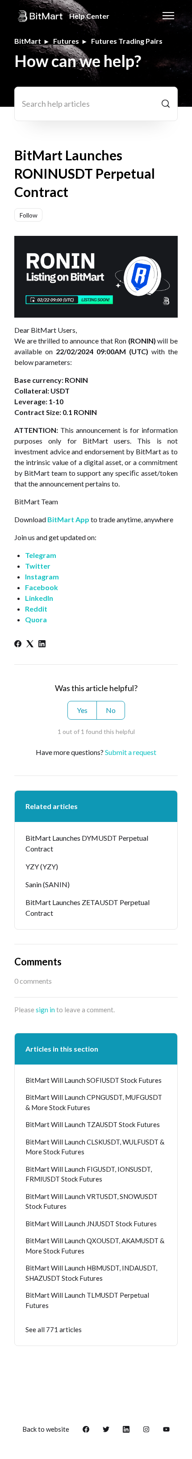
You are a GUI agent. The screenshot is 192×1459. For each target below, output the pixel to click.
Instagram (42, 576)
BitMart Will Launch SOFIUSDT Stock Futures (93, 1080)
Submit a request (130, 752)
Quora (36, 619)
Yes (82, 710)
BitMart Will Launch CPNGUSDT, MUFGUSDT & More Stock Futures (93, 1102)
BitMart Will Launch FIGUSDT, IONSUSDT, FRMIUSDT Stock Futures (88, 1174)
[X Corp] (29, 644)
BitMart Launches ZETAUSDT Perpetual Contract (87, 907)
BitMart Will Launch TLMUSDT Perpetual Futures (87, 1300)
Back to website (45, 1429)
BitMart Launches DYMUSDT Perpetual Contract (86, 843)
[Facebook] (17, 644)
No (111, 710)
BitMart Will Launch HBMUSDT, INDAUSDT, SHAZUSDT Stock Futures (91, 1273)
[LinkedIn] (42, 644)
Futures (66, 41)
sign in (45, 1010)
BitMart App (68, 519)
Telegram (40, 555)
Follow (29, 215)
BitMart (27, 41)
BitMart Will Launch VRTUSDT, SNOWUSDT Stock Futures (91, 1201)
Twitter (37, 566)
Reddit (36, 608)
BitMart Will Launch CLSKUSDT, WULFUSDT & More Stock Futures (94, 1147)
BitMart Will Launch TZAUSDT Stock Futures (92, 1124)
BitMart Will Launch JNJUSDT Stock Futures (91, 1224)
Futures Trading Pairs (127, 41)
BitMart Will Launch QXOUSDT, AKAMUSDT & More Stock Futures (94, 1246)
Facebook (41, 587)
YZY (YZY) (41, 866)
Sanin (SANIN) (47, 884)
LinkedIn (39, 598)
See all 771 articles (53, 1329)
